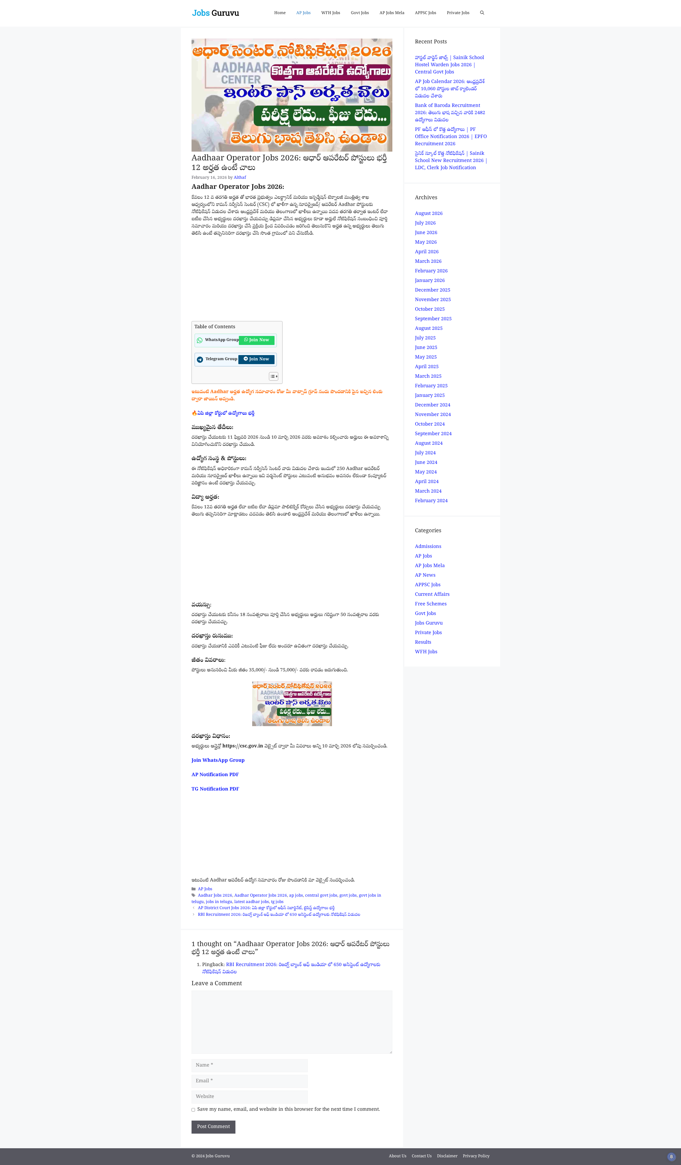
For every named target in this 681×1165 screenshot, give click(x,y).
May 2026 (426, 242)
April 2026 (427, 252)
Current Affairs (432, 595)
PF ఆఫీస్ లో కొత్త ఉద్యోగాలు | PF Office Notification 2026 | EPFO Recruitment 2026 (451, 137)
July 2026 (425, 223)
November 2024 (433, 415)
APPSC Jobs (425, 13)
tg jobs (277, 902)
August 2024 (429, 443)
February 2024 (431, 501)
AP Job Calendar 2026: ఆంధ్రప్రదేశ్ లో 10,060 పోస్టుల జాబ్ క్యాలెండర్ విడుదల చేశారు (450, 89)
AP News (425, 575)
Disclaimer (447, 1156)
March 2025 (428, 376)
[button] (482, 13)
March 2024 (428, 491)
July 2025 (425, 338)
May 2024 (426, 472)
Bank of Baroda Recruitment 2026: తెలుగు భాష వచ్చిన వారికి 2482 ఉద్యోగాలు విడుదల (450, 113)
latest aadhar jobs (251, 902)
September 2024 (433, 434)
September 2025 (433, 319)
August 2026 (429, 214)
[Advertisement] (292, 281)
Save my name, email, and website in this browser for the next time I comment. (288, 1109)
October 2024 (430, 424)
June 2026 (426, 233)
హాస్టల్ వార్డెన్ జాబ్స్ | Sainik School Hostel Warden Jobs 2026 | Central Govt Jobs (449, 65)
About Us (397, 1156)
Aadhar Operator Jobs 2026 (260, 896)
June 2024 (426, 463)
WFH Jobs (330, 13)
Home (280, 13)
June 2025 (426, 348)
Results (423, 642)
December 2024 (432, 405)
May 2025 (426, 357)
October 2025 (430, 309)
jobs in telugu (219, 902)
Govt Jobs (360, 13)
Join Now (259, 340)
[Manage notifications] (671, 1156)
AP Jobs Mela (392, 13)
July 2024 (425, 453)
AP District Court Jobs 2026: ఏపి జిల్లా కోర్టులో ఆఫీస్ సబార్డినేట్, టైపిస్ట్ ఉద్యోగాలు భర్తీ (266, 908)
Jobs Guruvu (429, 623)
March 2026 (428, 262)
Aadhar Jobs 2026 (215, 896)
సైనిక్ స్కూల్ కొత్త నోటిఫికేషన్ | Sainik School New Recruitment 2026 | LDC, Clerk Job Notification (451, 161)
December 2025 (432, 290)
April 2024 (427, 482)
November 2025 (433, 300)
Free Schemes (431, 604)
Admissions (428, 547)
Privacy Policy (476, 1156)
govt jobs (348, 896)
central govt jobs (321, 896)
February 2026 (431, 271)
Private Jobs (458, 13)
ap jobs (296, 896)
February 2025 (431, 386)
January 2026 (430, 281)
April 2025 (427, 367)
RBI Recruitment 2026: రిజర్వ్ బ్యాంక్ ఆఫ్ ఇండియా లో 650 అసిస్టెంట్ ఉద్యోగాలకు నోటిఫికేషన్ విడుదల (279, 915)
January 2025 (430, 396)
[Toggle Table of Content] (271, 376)
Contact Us (422, 1156)
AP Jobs (303, 13)
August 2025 (429, 329)
